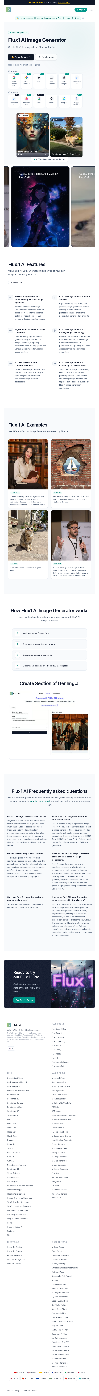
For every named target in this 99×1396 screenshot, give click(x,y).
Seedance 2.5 (13, 1095)
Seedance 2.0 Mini (15, 1103)
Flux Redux (56, 1045)
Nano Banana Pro (59, 1082)
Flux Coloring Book (60, 1132)
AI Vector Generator (60, 1169)
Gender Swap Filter (60, 1177)
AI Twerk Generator (60, 1363)
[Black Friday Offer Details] (56, 3)
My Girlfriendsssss (59, 1338)
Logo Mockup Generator (62, 1140)
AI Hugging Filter (58, 1099)
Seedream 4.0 (13, 1169)
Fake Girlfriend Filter (60, 1354)
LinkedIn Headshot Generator (64, 1115)
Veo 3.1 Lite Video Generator (19, 1206)
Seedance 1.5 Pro (14, 1107)
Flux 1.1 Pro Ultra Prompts (17, 1210)
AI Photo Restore (14, 1264)
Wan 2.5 (10, 1161)
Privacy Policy (13, 1390)
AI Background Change (61, 1136)
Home (9, 1223)
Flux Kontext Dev (59, 1029)
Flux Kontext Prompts (16, 1194)
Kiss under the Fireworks (62, 1255)
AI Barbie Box (57, 1123)
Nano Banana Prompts (16, 1165)
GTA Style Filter (58, 1090)
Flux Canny (56, 1050)
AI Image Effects (58, 1078)
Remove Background (16, 1259)
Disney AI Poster (58, 1152)
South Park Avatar (59, 1095)
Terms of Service (29, 1390)
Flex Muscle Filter (59, 1313)
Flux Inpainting (58, 1037)
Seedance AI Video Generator (20, 1185)
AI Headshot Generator (61, 1119)
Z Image (10, 1140)
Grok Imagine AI (13, 1086)
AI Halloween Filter (59, 1190)
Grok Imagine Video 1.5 (17, 1082)
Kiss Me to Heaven (60, 1259)
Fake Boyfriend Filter (60, 1350)
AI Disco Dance (58, 1247)
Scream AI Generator (60, 1194)
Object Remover (58, 1144)
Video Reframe (13, 1173)
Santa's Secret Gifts (60, 1288)
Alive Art (55, 1280)
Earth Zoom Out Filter (60, 1346)
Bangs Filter (56, 1181)
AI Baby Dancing (58, 1264)
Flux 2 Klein (12, 1136)
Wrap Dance (57, 1251)
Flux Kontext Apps (15, 1190)
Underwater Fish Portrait (62, 1276)
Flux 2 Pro (11, 1123)
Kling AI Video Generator (17, 1219)
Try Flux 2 (15, 282)
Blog (9, 1235)
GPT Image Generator (16, 1214)
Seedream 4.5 (13, 1115)
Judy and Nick (58, 1272)
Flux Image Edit (58, 1066)
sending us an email (40, 801)
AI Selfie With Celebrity (61, 1103)
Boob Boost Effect (59, 1309)
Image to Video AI (14, 1227)
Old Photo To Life (59, 1305)
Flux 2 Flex (11, 1128)
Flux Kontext (57, 1033)
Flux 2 (9, 1119)
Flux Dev (55, 1173)
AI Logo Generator (59, 1161)
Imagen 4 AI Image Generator (19, 1198)
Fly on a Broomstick (60, 1297)
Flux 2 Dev (11, 1132)
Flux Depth (56, 1054)
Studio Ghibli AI (58, 1128)
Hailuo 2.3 (11, 1144)
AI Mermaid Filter (59, 1359)
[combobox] (11, 1048)
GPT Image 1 (57, 1111)
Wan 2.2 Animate (14, 1152)
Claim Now (64, 2)
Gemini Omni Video (15, 1078)
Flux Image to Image (60, 1062)
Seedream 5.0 (13, 1111)
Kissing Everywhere (60, 1301)
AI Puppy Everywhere (61, 1086)
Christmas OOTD (59, 1284)
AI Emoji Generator (59, 1157)
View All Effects (58, 1367)
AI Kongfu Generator (60, 1292)
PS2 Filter (56, 1107)
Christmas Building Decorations (65, 1268)
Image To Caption (14, 1247)
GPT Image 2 (12, 1181)
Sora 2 (10, 1148)
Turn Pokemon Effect (60, 1317)
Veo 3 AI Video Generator (18, 1202)
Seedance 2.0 (13, 1099)
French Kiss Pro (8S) (60, 1342)
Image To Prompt (14, 1251)
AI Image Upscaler (59, 1148)
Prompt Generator (14, 1255)
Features (11, 1231)
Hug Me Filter (57, 1326)
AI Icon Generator (59, 1165)
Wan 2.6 (10, 1157)
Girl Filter (55, 1185)
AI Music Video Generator (18, 1090)
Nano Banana (13, 1177)
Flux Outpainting (58, 1041)
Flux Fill (55, 1058)
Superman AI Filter (59, 1334)
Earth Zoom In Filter (60, 1330)
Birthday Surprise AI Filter (62, 1321)
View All (55, 1197)
